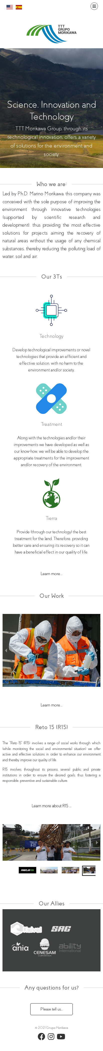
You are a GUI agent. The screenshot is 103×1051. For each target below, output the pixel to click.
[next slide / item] (97, 650)
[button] (10, 871)
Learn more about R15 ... (52, 805)
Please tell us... (51, 1009)
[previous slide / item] (6, 650)
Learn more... (51, 573)
